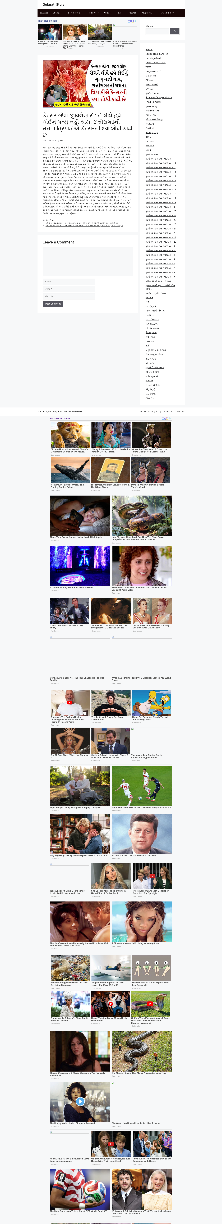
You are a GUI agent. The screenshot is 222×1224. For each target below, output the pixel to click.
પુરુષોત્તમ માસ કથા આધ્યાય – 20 (161, 211)
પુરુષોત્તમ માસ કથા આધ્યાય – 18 (161, 198)
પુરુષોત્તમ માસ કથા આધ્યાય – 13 (161, 176)
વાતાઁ (119, 13)
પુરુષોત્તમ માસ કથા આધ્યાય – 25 (161, 233)
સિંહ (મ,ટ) (150, 389)
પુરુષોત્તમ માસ (165, 13)
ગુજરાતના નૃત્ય (152, 106)
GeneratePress (75, 411)
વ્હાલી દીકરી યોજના (155, 367)
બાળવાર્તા (149, 297)
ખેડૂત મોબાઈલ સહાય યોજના (159, 97)
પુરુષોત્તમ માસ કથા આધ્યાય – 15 (161, 185)
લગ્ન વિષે (150, 341)
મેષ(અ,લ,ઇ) (151, 332)
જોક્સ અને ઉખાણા (154, 119)
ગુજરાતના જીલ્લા (153, 102)
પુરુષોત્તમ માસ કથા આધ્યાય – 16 (161, 189)
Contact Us (180, 411)
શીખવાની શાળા (152, 372)
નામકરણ (92, 13)
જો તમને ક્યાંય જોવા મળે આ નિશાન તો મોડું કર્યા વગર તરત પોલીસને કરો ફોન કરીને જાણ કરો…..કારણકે (84, 226)
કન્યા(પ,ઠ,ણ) (152, 84)
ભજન (148, 302)
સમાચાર (149, 380)
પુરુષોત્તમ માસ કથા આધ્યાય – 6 (160, 263)
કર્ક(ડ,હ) (150, 89)
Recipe (149, 49)
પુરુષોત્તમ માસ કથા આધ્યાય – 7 (160, 268)
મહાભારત (133, 13)
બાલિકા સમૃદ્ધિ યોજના (156, 293)
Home (143, 411)
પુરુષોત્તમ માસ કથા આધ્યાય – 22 (161, 220)
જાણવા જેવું (146, 13)
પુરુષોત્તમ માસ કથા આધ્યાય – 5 (160, 259)
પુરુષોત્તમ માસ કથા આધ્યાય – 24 (161, 228)
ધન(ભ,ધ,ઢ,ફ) (152, 132)
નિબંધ (148, 150)
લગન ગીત (150, 337)
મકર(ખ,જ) (151, 306)
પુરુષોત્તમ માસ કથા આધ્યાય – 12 (161, 172)
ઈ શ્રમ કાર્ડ (151, 75)
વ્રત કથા (150, 363)
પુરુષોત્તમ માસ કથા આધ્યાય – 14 (161, 180)
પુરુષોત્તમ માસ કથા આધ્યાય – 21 (161, 215)
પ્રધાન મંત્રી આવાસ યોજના (158, 281)
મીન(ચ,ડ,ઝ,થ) (153, 328)
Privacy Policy (154, 411)
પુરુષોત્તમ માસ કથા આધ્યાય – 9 (160, 276)
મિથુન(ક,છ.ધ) (152, 324)
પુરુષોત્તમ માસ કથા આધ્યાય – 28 (161, 237)
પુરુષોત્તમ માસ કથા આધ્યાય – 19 (161, 202)
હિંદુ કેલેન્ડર (151, 393)
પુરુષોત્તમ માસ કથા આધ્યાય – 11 (160, 167)
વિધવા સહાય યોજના (155, 354)
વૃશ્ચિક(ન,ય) (151, 358)
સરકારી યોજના (74, 13)
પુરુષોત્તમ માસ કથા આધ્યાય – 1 (160, 158)
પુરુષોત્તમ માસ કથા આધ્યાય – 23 (161, 224)
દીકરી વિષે (44, 13)
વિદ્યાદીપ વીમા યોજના (156, 350)
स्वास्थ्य (148, 67)
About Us (168, 411)
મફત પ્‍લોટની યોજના (155, 310)
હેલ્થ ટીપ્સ (50, 220)
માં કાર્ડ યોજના (152, 319)
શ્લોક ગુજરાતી (152, 376)
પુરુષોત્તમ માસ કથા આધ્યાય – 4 (160, 255)
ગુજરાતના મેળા (152, 110)
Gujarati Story (54, 4)
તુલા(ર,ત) (150, 124)
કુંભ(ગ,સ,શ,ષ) (152, 93)
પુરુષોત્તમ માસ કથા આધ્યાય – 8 (160, 272)
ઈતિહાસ (56, 13)
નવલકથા (150, 141)
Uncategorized (153, 58)
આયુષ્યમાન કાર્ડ (153, 71)
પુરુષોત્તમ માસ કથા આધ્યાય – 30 (161, 250)
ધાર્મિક (106, 13)
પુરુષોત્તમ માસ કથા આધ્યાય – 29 (161, 242)
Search (149, 26)
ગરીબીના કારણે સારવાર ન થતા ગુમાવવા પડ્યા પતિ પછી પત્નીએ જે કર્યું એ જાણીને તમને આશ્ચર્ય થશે (82, 223)
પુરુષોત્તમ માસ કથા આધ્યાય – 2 (160, 207)
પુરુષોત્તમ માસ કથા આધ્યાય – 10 (161, 163)
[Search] (174, 31)
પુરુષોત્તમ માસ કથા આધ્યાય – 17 (161, 193)
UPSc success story (156, 62)
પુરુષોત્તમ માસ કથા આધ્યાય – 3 (160, 246)
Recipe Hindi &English (157, 54)
